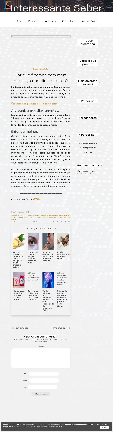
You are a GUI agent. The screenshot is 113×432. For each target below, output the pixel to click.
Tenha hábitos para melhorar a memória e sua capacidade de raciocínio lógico (48, 300)
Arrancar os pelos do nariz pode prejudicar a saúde (48, 256)
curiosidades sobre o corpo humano (32, 215)
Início (18, 21)
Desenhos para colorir (88, 148)
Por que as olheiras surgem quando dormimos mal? (33, 257)
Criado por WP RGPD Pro (55, 427)
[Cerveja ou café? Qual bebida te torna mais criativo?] (33, 280)
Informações (87, 21)
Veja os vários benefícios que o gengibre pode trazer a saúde (18, 259)
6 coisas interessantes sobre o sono (64, 255)
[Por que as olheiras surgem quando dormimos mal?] (33, 241)
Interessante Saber (56, 8)
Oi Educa (37, 199)
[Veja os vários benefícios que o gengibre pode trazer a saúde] (18, 241)
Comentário (41, 346)
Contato (67, 21)
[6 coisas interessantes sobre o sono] (63, 241)
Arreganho (88, 152)
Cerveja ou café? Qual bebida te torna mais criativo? (33, 295)
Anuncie (50, 21)
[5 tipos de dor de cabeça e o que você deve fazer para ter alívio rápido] (63, 280)
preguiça (14, 219)
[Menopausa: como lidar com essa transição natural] (18, 280)
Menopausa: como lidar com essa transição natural (19, 295)
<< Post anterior (19, 327)
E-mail (26, 380)
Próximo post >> (62, 327)
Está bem (104, 427)
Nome (25, 374)
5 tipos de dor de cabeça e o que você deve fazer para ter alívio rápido (62, 298)
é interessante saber (55, 215)
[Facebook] (53, 222)
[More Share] (69, 222)
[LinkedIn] (65, 222)
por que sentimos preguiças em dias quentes (52, 217)
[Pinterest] (61, 222)
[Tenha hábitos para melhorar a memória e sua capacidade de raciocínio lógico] (48, 280)
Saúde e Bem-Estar (40, 69)
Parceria (33, 21)
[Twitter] (57, 222)
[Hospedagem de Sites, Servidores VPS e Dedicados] (87, 172)
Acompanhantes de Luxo (88, 143)
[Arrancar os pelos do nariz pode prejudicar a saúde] (48, 241)
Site (25, 387)
